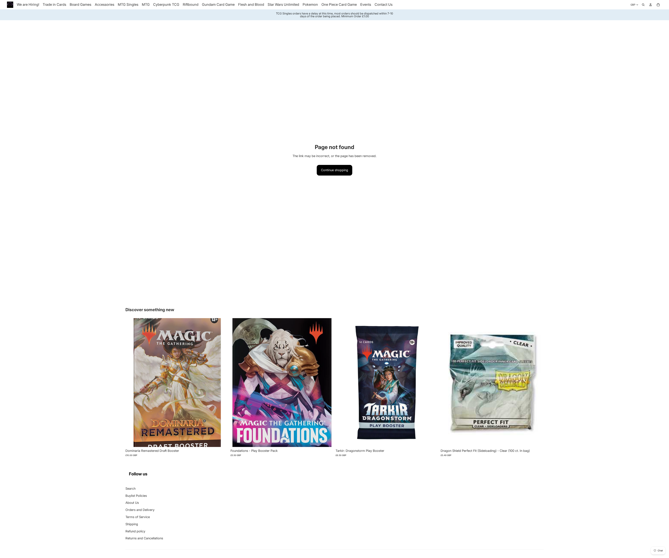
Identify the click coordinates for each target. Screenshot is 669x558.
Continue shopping (334, 170)
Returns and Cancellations (144, 538)
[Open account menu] (650, 5)
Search (130, 488)
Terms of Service (137, 517)
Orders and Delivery (140, 510)
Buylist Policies (136, 496)
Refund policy (135, 531)
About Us (132, 502)
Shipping (131, 524)
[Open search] (643, 5)
